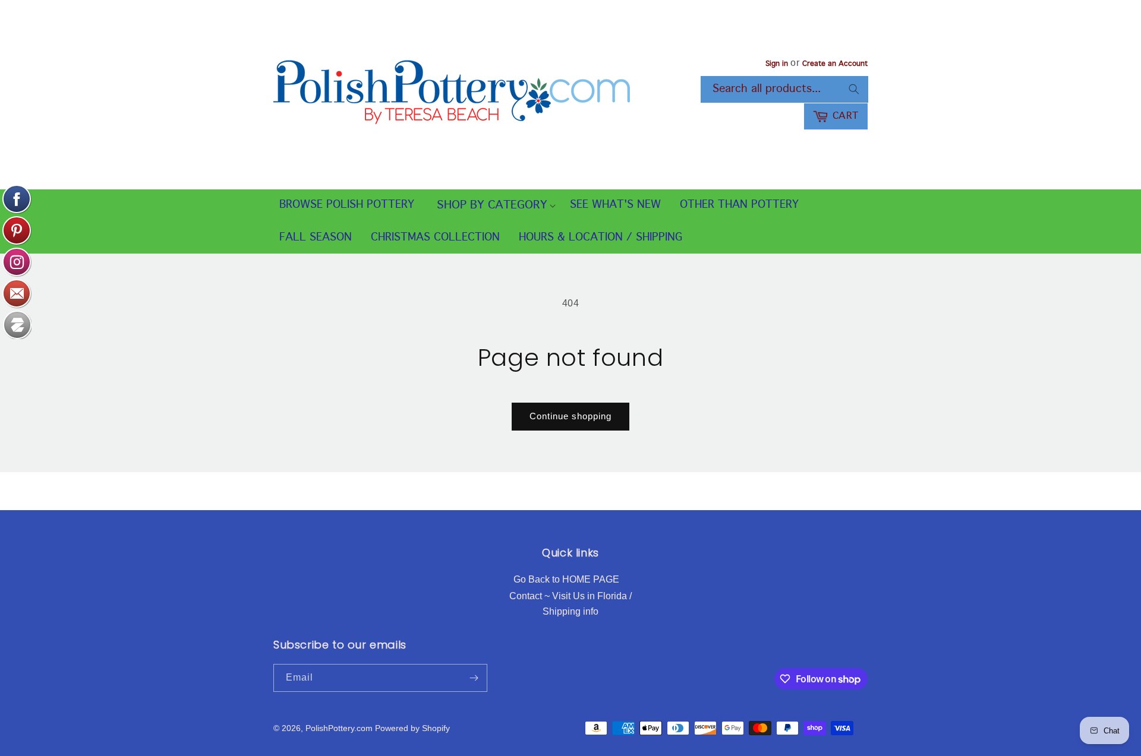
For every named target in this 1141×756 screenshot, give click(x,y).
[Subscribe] (474, 678)
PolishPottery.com (339, 728)
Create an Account (835, 64)
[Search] (854, 89)
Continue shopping (570, 416)
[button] (492, 205)
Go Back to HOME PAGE (566, 579)
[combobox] (784, 89)
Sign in (776, 64)
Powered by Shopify (412, 728)
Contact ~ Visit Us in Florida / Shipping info (570, 603)
